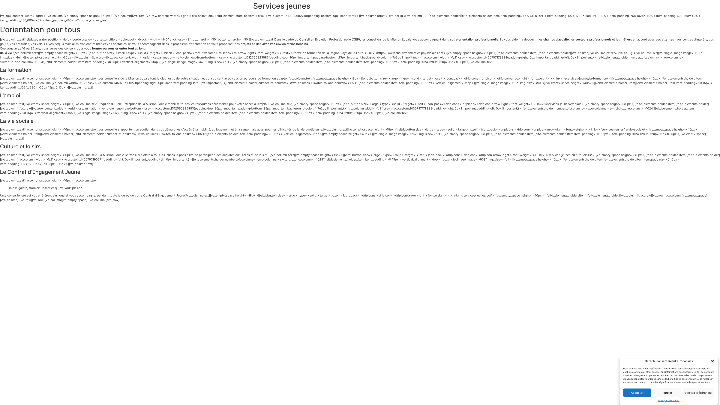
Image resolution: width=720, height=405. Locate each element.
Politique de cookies (669, 400)
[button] (712, 361)
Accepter (637, 392)
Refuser (667, 392)
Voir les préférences (698, 392)
